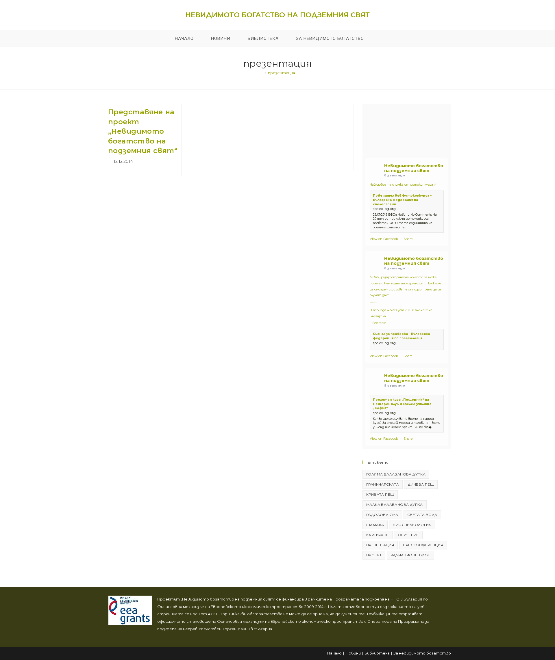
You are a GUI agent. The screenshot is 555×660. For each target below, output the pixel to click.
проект (374, 555)
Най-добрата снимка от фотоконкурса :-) (403, 185)
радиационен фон (410, 555)
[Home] (261, 72)
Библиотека (377, 653)
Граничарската (382, 484)
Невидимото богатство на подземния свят (277, 15)
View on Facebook (384, 239)
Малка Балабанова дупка (394, 504)
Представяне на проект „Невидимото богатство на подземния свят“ (143, 131)
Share (408, 239)
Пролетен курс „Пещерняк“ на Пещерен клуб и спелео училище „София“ (402, 404)
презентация (281, 72)
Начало (334, 653)
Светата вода (422, 514)
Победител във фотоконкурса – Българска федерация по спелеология (402, 200)
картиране (377, 535)
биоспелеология (412, 525)
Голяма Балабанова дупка (396, 474)
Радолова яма (382, 514)
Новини (353, 653)
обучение (408, 535)
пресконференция (423, 545)
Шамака (375, 525)
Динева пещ (421, 484)
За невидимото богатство (422, 653)
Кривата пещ (380, 494)
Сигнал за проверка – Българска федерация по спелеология (401, 336)
